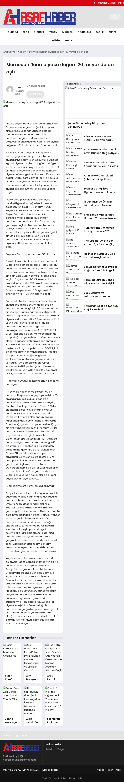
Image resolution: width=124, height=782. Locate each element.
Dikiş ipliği (46, 778)
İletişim (50, 749)
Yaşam (53, 32)
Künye (68, 40)
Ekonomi (39, 32)
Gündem (13, 32)
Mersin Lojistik (75, 778)
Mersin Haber (60, 778)
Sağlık (100, 32)
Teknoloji (84, 32)
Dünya (112, 32)
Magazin (67, 32)
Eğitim (56, 40)
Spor (26, 32)
